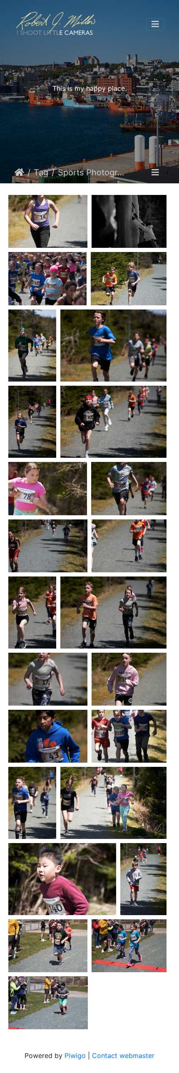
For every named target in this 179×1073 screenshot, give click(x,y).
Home (19, 172)
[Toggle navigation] (155, 24)
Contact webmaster (123, 1055)
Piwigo (75, 1055)
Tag (41, 172)
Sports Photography (92, 172)
